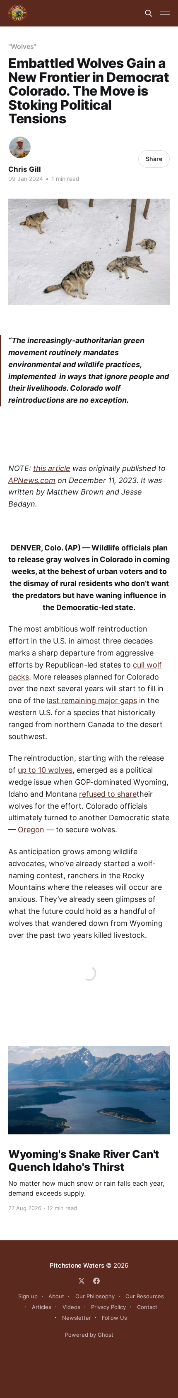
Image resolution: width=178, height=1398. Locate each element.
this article (51, 468)
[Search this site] (148, 13)
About (56, 1296)
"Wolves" (22, 46)
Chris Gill (24, 169)
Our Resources (144, 1296)
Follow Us (114, 1317)
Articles (41, 1307)
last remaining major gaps (92, 700)
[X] (81, 1281)
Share (154, 158)
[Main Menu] (165, 13)
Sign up (28, 1296)
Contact (147, 1307)
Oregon (31, 829)
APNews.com (31, 480)
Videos (71, 1307)
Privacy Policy (108, 1307)
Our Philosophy (95, 1296)
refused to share (108, 794)
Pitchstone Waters (77, 1265)
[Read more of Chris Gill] (19, 147)
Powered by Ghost (89, 1334)
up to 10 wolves (45, 770)
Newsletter (76, 1317)
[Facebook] (96, 1281)
